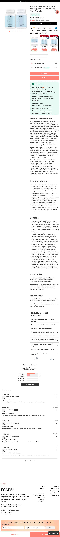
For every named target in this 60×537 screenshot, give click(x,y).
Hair (43, 491)
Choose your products (47, 105)
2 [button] (28, 461)
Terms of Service (54, 493)
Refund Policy (55, 488)
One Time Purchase (39, 63)
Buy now (45, 534)
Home (42, 486)
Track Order (41, 502)
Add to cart (15, 534)
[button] (33, 18)
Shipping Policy (54, 491)
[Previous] (2, 18)
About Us (56, 486)
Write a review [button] (30, 384)
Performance (40, 493)
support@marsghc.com (11, 506)
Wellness (42, 499)
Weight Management (38, 495)
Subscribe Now (38, 67)
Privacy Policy (55, 495)
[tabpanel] (15, 18)
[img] (5, 394)
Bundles (42, 488)
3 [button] (30, 461)
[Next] (28, 18)
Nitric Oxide (41, 497)
